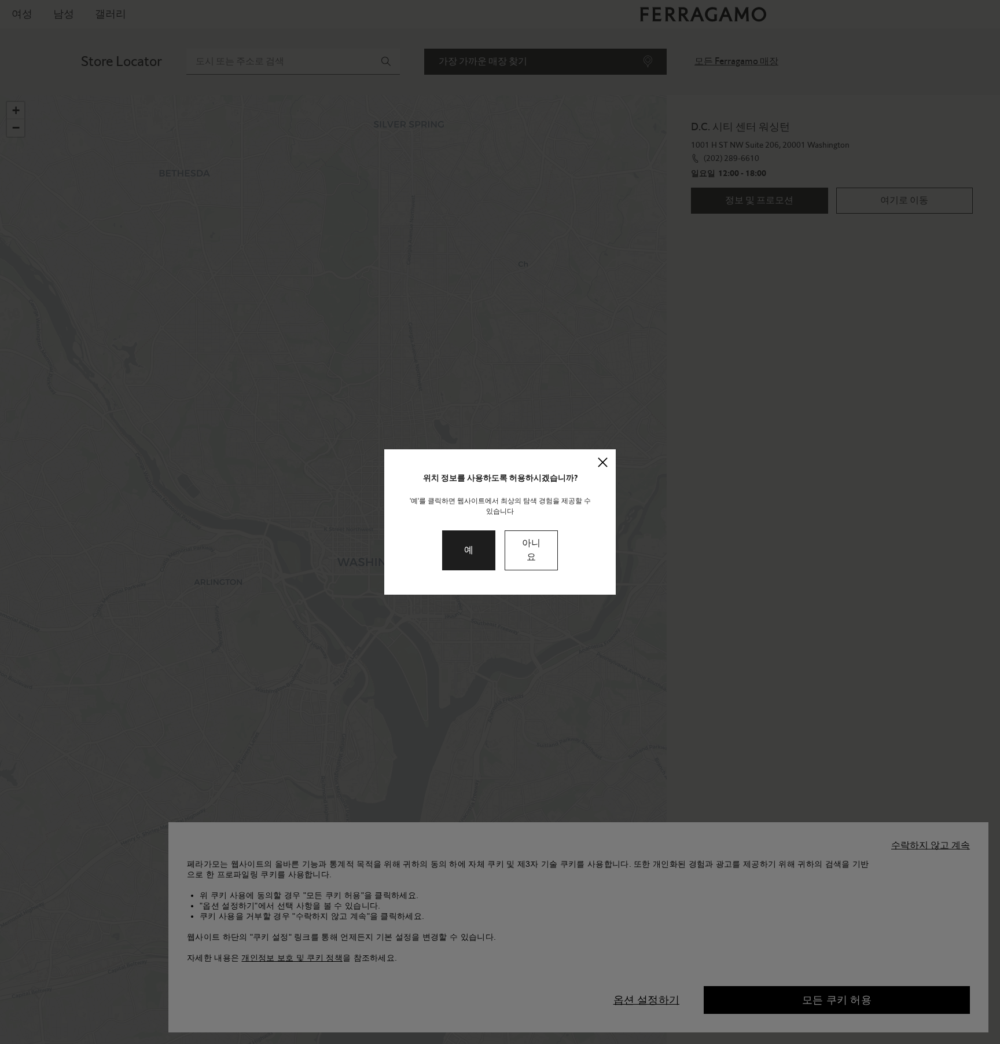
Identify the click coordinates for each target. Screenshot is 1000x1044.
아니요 (531, 550)
